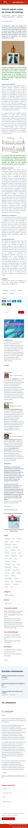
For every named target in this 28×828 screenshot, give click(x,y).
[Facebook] (4, 301)
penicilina (7, 575)
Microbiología (8, 570)
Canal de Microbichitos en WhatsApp (13, 649)
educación (7, 553)
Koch (14, 564)
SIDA (12, 581)
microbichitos (18, 2)
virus (11, 587)
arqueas (6, 541)
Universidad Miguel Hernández (13, 439)
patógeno (18, 572)
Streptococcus (8, 584)
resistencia (16, 578)
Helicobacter (7, 561)
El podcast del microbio (9, 652)
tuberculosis (15, 584)
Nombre (5, 788)
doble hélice (12, 550)
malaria (18, 564)
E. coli (19, 550)
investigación (7, 564)
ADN (14, 538)
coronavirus (15, 547)
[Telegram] (19, 301)
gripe (16, 558)
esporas (19, 553)
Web (4, 797)
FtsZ (6, 558)
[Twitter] (9, 301)
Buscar (21, 312)
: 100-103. (12, 284)
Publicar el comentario (8, 818)
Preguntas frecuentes (22, 824)
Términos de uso (12, 824)
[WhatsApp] (4, 304)
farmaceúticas (14, 555)
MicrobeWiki (7, 656)
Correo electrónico (7, 793)
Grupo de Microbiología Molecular (13, 409)
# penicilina (4, 293)
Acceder (6, 660)
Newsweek (7, 572)
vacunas (6, 587)
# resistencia (12, 293)
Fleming (21, 555)
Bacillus (12, 541)
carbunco (15, 544)
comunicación (8, 547)
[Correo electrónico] (9, 304)
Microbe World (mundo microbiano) (12, 654)
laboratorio (15, 379)
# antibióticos (5, 290)
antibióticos (19, 538)
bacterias (18, 541)
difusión (6, 550)
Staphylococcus (18, 581)
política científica (8, 578)
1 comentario (19, 17)
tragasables (6, 69)
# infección (20, 290)
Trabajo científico (11, 17)
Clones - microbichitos (9, 611)
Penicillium (13, 575)
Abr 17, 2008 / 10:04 (8, 712)
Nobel (13, 572)
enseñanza (13, 553)
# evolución (13, 290)
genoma (10, 558)
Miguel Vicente (8, 21)
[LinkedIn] (14, 301)
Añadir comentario (7, 801)
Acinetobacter (8, 538)
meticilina (16, 567)
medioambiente (8, 567)
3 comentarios (12, 694)
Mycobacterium (16, 570)
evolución (7, 555)
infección (14, 561)
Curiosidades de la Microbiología (12, 635)
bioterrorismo (8, 544)
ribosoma (7, 581)
